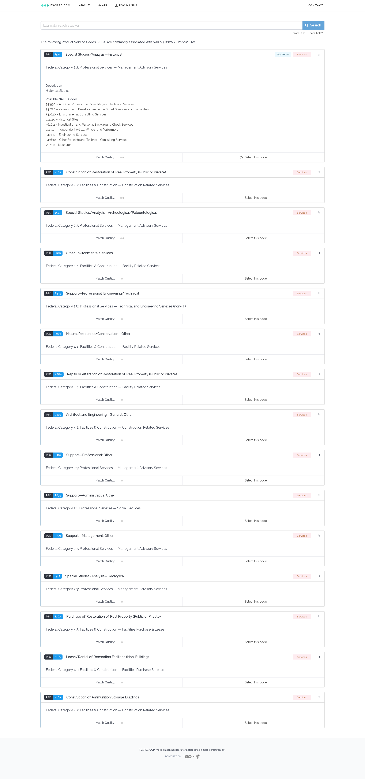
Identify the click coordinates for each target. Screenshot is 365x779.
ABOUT (84, 5)
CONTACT (316, 5)
